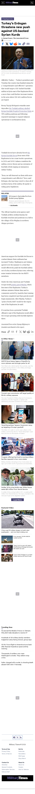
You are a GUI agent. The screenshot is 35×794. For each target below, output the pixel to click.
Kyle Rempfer (14, 205)
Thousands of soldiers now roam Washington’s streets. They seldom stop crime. (15, 655)
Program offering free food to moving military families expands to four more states (17, 458)
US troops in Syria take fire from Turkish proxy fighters (20, 197)
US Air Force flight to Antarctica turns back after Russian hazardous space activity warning (16, 646)
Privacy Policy (6, 751)
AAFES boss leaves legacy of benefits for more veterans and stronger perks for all (15, 362)
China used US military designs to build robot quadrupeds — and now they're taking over (15, 531)
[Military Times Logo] (12, 3)
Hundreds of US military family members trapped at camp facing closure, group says (16, 638)
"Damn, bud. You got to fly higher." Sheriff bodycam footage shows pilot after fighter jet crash (23, 547)
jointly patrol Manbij (18, 285)
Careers (20, 767)
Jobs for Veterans (23, 769)
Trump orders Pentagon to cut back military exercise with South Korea (22, 555)
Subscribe (21, 751)
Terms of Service (7, 754)
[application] (17, 519)
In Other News (7, 339)
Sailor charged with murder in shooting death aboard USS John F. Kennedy (17, 663)
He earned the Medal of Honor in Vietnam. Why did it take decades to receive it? (16, 632)
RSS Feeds (21, 756)
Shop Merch (22, 758)
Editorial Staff (6, 772)
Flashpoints (8, 19)
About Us (21, 765)
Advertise (4, 765)
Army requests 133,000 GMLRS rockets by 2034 (21, 537)
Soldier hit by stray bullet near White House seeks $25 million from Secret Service (16, 488)
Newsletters (21, 754)
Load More (17, 499)
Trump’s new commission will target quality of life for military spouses (17, 394)
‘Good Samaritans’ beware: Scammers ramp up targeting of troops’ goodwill (16, 426)
